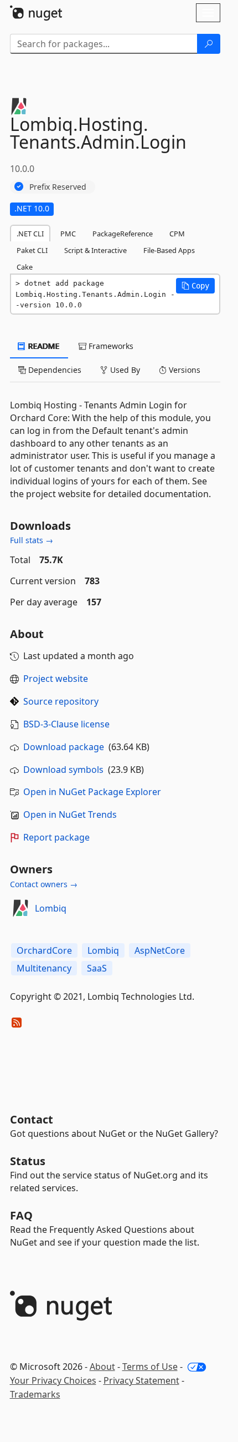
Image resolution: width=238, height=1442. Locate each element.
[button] (195, 286)
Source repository (61, 701)
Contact (31, 1119)
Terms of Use (150, 1366)
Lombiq (50, 908)
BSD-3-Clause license (66, 724)
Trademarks (35, 1394)
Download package (63, 747)
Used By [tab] (124, 370)
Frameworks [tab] (109, 346)
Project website (55, 678)
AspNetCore (159, 950)
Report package (56, 837)
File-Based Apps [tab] (169, 250)
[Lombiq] (20, 908)
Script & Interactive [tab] (95, 250)
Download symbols (63, 769)
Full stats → (31, 540)
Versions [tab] (183, 370)
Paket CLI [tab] (32, 250)
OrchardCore (44, 950)
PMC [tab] (68, 234)
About (102, 1366)
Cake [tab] (25, 267)
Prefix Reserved (57, 186)
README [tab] (43, 346)
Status (27, 1160)
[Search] (208, 44)
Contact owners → (43, 884)
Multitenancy (44, 968)
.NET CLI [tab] (30, 234)
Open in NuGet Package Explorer (92, 792)
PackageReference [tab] (122, 234)
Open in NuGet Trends (70, 814)
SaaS (97, 968)
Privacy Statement (141, 1380)
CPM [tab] (177, 234)
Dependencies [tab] (53, 370)
